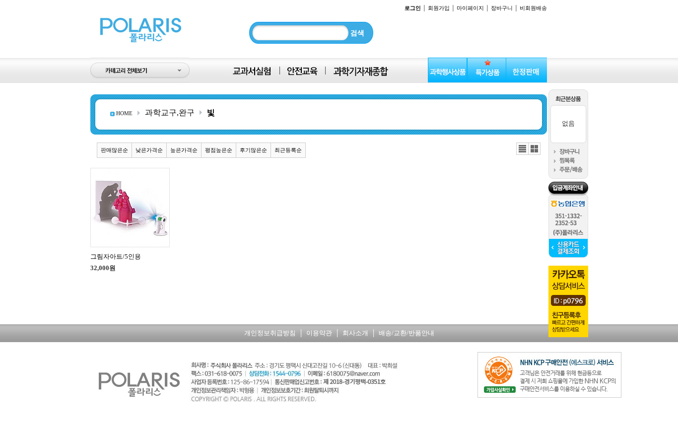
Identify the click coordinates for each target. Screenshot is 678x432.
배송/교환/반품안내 (406, 333)
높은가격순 (184, 150)
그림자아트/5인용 (115, 256)
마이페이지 (470, 8)
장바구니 (502, 8)
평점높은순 (218, 150)
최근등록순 (288, 150)
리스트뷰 (522, 149)
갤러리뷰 (534, 149)
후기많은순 (253, 150)
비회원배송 (533, 8)
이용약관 (319, 333)
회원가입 (439, 8)
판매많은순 (114, 150)
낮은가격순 (149, 150)
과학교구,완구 (170, 112)
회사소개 (355, 333)
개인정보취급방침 (270, 333)
